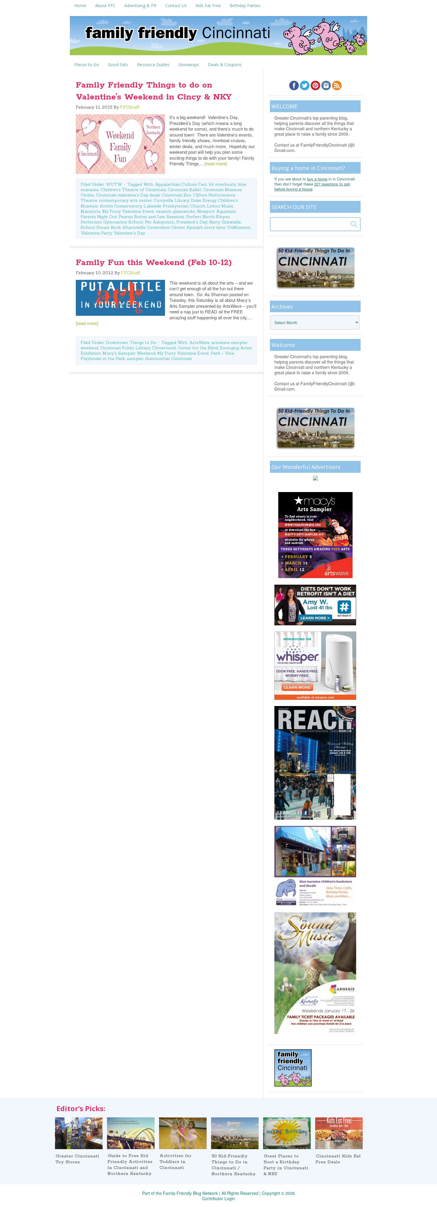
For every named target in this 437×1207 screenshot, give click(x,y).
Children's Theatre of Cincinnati (133, 189)
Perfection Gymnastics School (112, 222)
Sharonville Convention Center (154, 227)
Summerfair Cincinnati (168, 358)
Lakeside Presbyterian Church (174, 206)
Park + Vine (222, 353)
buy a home (317, 179)
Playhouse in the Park (103, 358)
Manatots (90, 211)
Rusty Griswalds (225, 222)
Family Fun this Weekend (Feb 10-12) (154, 262)
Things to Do (143, 342)
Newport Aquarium (216, 211)
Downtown (117, 342)
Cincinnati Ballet (184, 189)
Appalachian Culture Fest (181, 184)
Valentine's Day (129, 233)
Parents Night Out (99, 216)
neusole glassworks (175, 211)
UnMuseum (239, 227)
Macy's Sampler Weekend (129, 353)
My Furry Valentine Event (128, 211)
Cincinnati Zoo (176, 195)
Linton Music (220, 206)
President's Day (191, 222)
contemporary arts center (125, 200)
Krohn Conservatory (121, 206)
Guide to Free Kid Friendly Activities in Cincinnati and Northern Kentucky (130, 1164)
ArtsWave (199, 342)
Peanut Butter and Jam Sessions (151, 216)
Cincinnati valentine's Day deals (128, 195)
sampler (135, 358)
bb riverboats (222, 184)
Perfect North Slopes (208, 216)
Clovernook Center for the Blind (185, 347)
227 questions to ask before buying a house (312, 186)
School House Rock (101, 227)
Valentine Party (96, 233)
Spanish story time (206, 227)
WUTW (114, 184)
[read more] (216, 163)
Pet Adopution (160, 222)
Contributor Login (218, 1198)
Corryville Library (171, 200)
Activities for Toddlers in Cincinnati (175, 1161)
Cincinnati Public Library (125, 347)
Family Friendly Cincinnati (218, 37)
